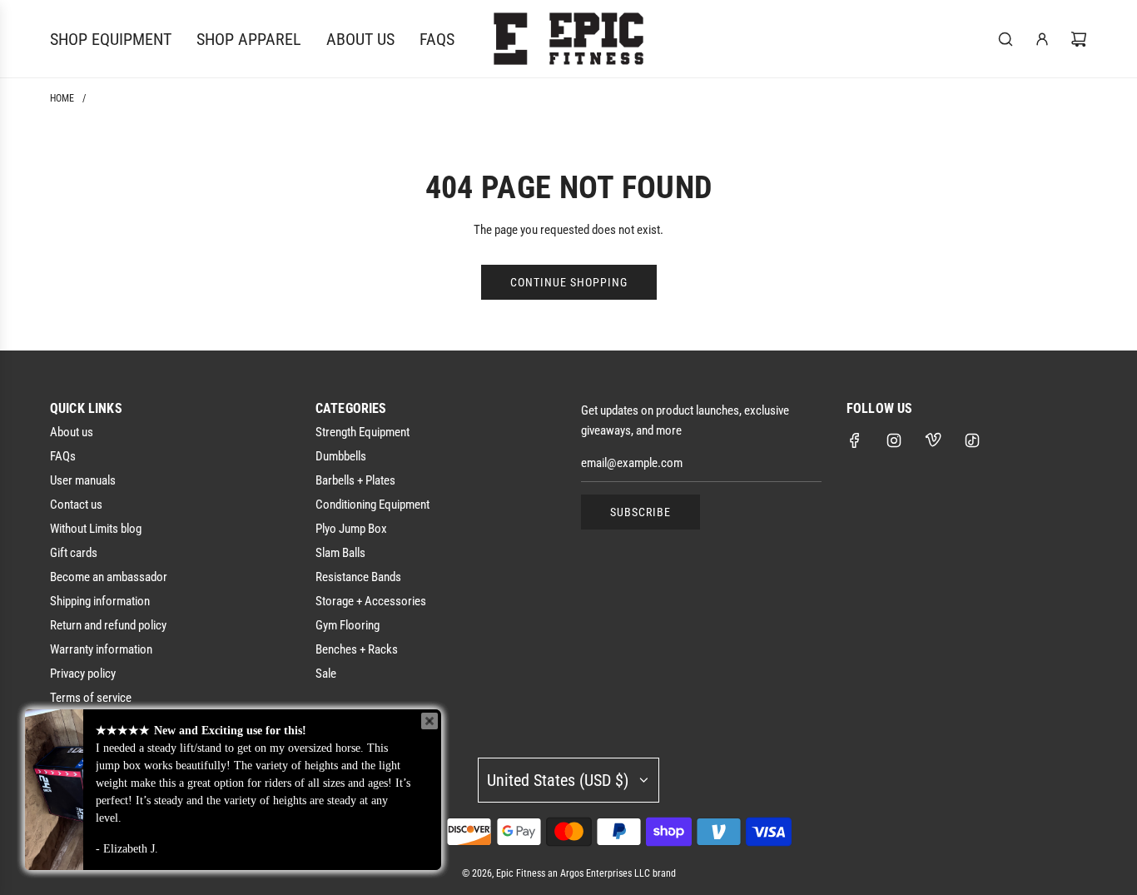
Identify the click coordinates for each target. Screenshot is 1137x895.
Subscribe (640, 512)
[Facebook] (855, 440)
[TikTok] (972, 440)
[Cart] (1078, 39)
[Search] (1005, 39)
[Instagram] (894, 440)
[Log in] (1042, 39)
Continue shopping (569, 282)
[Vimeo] (933, 440)
